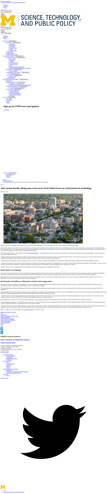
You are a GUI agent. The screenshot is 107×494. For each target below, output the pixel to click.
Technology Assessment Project (16, 83)
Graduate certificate (10, 57)
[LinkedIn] (53, 333)
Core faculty (12, 46)
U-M (4, 490)
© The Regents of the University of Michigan (13, 492)
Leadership (11, 44)
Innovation (11, 96)
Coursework (12, 60)
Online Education (10, 78)
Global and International (14, 93)
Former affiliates (13, 50)
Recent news (9, 98)
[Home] (41, 25)
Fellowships (9, 69)
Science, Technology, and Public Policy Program (15, 339)
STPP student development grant (16, 66)
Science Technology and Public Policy (9, 316)
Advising (11, 61)
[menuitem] (54, 5)
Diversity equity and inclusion (7, 318)
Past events (9, 175)
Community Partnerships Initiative (17, 87)
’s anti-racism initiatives (33, 253)
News (4, 97)
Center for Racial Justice (8, 342)
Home (4, 179)
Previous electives (13, 64)
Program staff (12, 45)
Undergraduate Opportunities (13, 72)
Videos (8, 101)
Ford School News (7, 180)
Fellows (11, 49)
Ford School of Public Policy (18, 2)
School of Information (6, 321)
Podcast (8, 102)
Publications (9, 80)
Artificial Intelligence (14, 90)
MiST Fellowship (13, 71)
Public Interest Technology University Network (20, 85)
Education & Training (8, 56)
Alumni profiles (13, 76)
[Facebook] (53, 328)
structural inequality (5, 322)
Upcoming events (10, 174)
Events (5, 173)
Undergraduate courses (14, 73)
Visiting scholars (10, 53)
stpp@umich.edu (4, 352)
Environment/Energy (14, 92)
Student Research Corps (11, 54)
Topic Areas (9, 89)
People (5, 41)
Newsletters (9, 100)
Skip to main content (5, 1)
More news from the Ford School (8, 312)
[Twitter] (53, 330)
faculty (2, 324)
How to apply (12, 59)
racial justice (3, 314)
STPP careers (9, 75)
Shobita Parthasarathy (6, 317)
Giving (5, 7)
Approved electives (13, 62)
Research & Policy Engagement (10, 79)
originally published (28, 309)
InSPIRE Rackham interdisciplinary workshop (20, 68)
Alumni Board (9, 52)
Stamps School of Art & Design (8, 320)
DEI (2, 313)
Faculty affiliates (13, 48)
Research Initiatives (10, 82)
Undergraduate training (11, 358)
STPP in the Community (12, 86)
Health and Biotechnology (15, 94)
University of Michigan (6, 2)
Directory (5, 6)
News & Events (7, 361)
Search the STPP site (5, 12)
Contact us (5, 5)
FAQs (10, 65)
